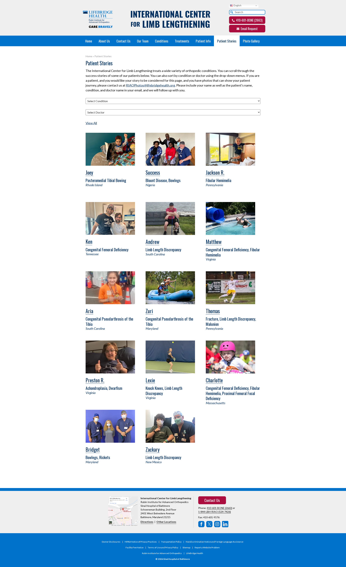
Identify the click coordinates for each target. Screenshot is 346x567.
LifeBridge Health (194, 553)
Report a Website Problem (207, 547)
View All (91, 123)
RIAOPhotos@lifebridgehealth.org (150, 85)
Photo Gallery (251, 40)
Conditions (161, 40)
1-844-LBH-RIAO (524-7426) (214, 511)
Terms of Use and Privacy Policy (163, 547)
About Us (104, 40)
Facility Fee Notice (134, 547)
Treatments (182, 40)
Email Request (249, 28)
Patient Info (203, 40)
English (237, 5)
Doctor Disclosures (111, 541)
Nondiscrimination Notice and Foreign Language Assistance (214, 541)
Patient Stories (226, 40)
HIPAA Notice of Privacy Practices (141, 541)
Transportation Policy (171, 541)
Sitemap (186, 547)
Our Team (142, 40)
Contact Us (123, 40)
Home (88, 40)
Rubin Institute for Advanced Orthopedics (162, 553)
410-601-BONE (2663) (249, 20)
